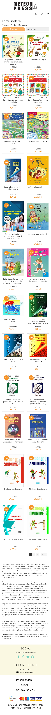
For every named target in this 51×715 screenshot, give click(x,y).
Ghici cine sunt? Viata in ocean (13, 320)
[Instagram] (32, 657)
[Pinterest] (23, 657)
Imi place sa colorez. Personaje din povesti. (38, 280)
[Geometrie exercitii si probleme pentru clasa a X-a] (13, 385)
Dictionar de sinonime (13, 489)
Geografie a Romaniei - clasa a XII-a (13, 188)
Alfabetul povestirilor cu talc (38, 188)
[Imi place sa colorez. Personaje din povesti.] (38, 262)
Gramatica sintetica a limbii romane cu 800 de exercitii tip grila (13, 236)
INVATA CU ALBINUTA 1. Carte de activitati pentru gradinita (38, 100)
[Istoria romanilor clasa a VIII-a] (13, 345)
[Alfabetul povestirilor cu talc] (38, 170)
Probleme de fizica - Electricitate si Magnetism (13, 441)
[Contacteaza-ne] (36, 14)
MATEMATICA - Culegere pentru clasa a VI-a (38, 441)
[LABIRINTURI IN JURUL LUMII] (13, 126)
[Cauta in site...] (48, 14)
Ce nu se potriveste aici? (38, 234)
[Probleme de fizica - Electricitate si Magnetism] (13, 426)
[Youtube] (28, 657)
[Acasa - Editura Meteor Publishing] (25, 6)
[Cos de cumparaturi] (42, 14)
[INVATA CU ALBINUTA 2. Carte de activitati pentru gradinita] (13, 84)
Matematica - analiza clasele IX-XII (38, 360)
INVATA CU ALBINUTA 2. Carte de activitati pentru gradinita (13, 100)
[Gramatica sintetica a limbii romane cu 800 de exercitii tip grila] (13, 216)
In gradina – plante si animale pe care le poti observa (13, 62)
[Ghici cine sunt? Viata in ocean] (13, 305)
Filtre (14, 29)
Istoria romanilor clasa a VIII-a (13, 360)
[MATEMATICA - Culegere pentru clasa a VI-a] (38, 426)
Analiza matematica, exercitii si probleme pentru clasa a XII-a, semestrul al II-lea (38, 402)
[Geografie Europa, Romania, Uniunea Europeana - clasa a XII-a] (38, 305)
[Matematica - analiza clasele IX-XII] (38, 345)
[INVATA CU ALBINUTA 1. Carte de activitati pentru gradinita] (38, 85)
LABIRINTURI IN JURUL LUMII (13, 143)
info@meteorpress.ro (27, 672)
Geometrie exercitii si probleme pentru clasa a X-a (13, 402)
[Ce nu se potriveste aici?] (38, 216)
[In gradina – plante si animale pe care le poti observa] (13, 46)
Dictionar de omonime (38, 539)
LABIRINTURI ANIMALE (38, 142)
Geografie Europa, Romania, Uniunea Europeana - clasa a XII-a (38, 321)
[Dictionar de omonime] (38, 520)
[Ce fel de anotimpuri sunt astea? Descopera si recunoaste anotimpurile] (13, 262)
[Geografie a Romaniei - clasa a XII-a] (13, 170)
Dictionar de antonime (38, 489)
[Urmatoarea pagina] (45, 554)
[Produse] (3, 15)
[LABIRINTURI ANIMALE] (38, 125)
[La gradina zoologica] (38, 46)
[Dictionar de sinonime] (13, 470)
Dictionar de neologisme (13, 539)
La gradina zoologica (38, 60)
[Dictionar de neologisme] (13, 520)
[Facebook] (18, 657)
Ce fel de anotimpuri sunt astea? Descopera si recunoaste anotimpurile (13, 281)
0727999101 (27, 669)
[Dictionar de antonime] (38, 470)
